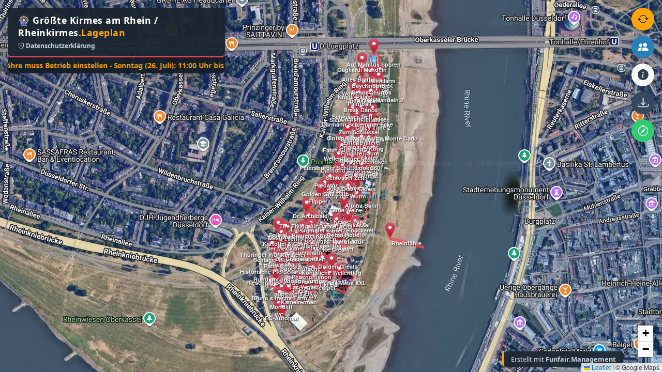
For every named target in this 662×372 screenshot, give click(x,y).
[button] (276, 273)
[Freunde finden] (642, 47)
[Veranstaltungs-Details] (642, 75)
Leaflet (600, 367)
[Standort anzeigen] (642, 130)
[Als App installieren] (642, 102)
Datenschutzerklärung (59, 45)
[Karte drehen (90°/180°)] (642, 19)
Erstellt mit (563, 359)
